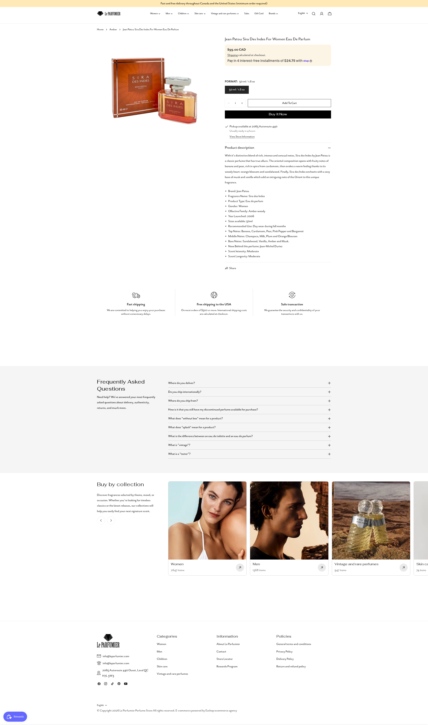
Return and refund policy (291, 666)
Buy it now (278, 114)
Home (100, 29)
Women (161, 644)
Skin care (162, 666)
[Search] (313, 13)
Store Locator (225, 658)
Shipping (232, 55)
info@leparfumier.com (116, 656)
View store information (242, 136)
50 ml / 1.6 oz (237, 89)
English (301, 13)
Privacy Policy (284, 651)
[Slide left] (101, 520)
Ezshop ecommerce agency (221, 710)
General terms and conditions (293, 644)
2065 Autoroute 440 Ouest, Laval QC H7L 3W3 (125, 673)
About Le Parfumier (228, 644)
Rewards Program (227, 666)
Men (159, 651)
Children (162, 658)
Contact (221, 651)
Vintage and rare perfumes (172, 673)
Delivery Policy (285, 658)
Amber (113, 29)
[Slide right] (111, 520)
